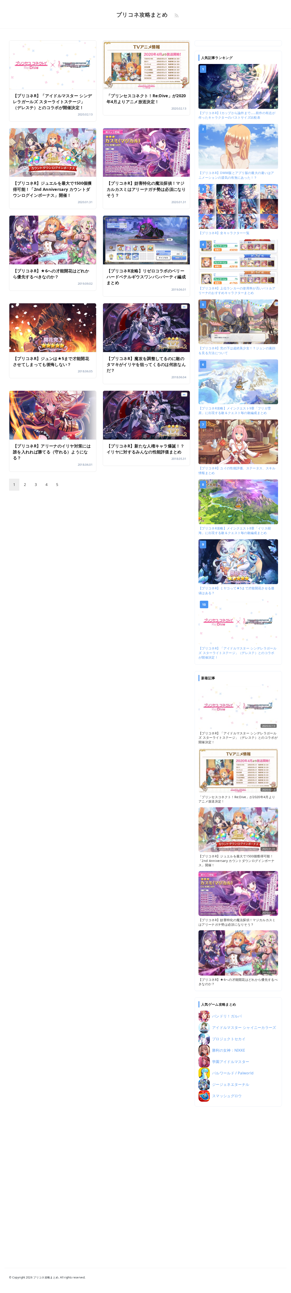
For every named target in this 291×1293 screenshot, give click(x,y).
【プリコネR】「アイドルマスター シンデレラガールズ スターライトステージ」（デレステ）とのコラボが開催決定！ (52, 101)
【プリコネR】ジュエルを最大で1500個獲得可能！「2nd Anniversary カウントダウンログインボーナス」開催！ (52, 189)
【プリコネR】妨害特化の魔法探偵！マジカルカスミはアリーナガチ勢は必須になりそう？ (146, 189)
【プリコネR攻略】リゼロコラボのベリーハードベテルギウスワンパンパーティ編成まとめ (146, 276)
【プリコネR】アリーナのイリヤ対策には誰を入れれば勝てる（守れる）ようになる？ (52, 451)
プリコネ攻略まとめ (142, 14)
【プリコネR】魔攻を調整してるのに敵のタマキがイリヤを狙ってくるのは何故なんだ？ (146, 364)
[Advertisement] (238, 1181)
